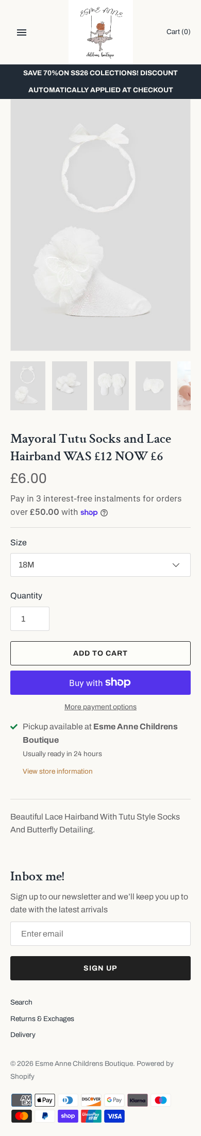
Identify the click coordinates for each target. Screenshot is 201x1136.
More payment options (100, 707)
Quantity (26, 595)
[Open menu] (21, 32)
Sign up (100, 968)
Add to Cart (100, 653)
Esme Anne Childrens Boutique (84, 1063)
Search (21, 1002)
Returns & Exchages (42, 1019)
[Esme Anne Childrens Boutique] (101, 32)
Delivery (23, 1035)
